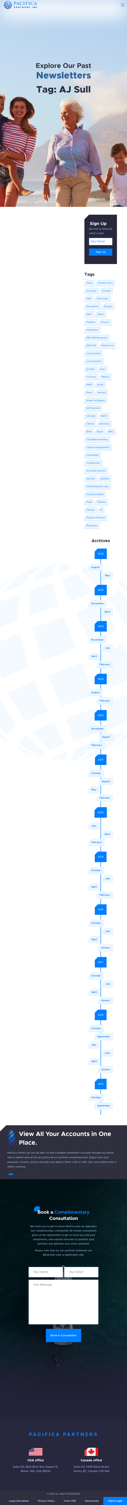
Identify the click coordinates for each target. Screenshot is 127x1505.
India (89, 502)
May (107, 575)
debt (89, 314)
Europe (108, 306)
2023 (101, 679)
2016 (100, 1015)
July (107, 648)
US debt (91, 416)
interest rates (105, 283)
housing (106, 291)
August (95, 567)
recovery (91, 377)
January (105, 948)
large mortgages (95, 400)
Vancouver (102, 298)
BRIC (111, 432)
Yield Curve (107, 345)
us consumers (93, 361)
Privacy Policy (46, 1501)
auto (102, 369)
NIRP (89, 385)
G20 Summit (93, 408)
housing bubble (95, 494)
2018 (100, 909)
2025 (101, 590)
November (97, 603)
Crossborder (93, 463)
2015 (100, 1084)
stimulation (92, 330)
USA (88, 298)
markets (90, 322)
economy (91, 291)
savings (101, 392)
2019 (100, 857)
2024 (101, 626)
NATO (104, 416)
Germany (104, 424)
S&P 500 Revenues (96, 338)
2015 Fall (91, 345)
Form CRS (70, 1501)
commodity (92, 455)
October (96, 773)
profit (100, 385)
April (107, 612)
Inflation (101, 502)
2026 (101, 554)
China (89, 283)
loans (89, 392)
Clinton (90, 424)
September (103, 1037)
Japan (100, 314)
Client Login (115, 1501)
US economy (93, 353)
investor (105, 322)
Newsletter (92, 306)
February (105, 664)
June (107, 1053)
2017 (100, 962)
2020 (101, 812)
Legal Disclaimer (19, 1501)
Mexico (105, 377)
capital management (97, 447)
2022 (101, 715)
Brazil (100, 432)
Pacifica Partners (95, 518)
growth (90, 369)
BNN (89, 432)
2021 (100, 759)
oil (101, 510)
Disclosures (92, 1501)
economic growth (96, 471)
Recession (91, 525)
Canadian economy (97, 439)
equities (104, 479)
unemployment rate (97, 486)
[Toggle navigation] (122, 5)
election (90, 479)
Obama (90, 510)
